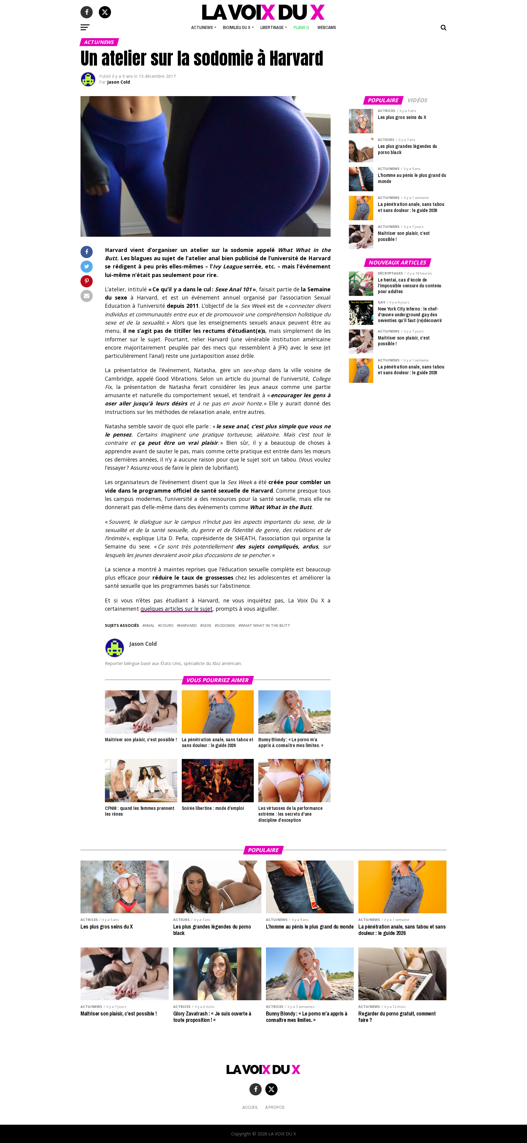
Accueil (250, 1107)
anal (150, 625)
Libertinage (272, 27)
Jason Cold (118, 82)
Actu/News (202, 27)
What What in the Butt (265, 625)
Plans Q (301, 27)
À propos (275, 1107)
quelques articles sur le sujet (177, 608)
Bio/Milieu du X (236, 27)
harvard (188, 625)
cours (167, 625)
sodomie (226, 625)
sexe (206, 625)
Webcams (326, 27)
